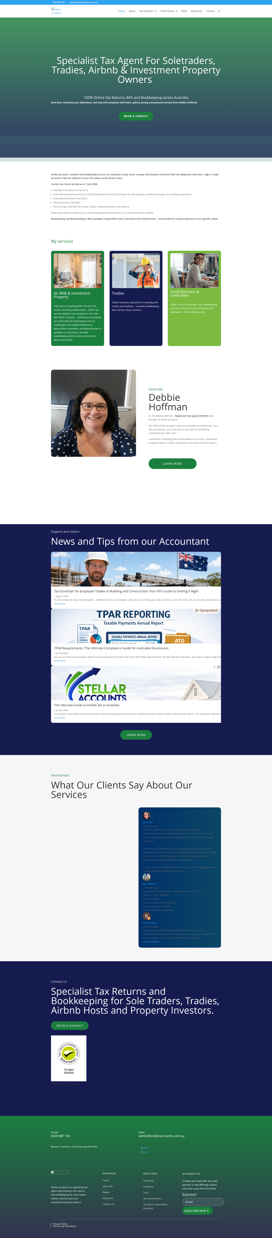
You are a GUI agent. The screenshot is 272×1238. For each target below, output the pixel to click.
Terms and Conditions (64, 1226)
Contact (210, 11)
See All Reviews (151, 941)
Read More (60, 603)
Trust (146, 1192)
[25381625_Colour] (68, 1080)
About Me (108, 1186)
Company (148, 1186)
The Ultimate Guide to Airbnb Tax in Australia (86, 705)
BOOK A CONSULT (136, 116)
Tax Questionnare (152, 1198)
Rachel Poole (149, 922)
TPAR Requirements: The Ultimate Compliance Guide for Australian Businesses (111, 648)
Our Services (146, 11)
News (184, 11)
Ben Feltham (149, 883)
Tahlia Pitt (148, 822)
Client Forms (167, 11)
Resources (196, 11)
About (132, 11)
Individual (148, 1180)
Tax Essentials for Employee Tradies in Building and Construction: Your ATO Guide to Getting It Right (126, 591)
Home (121, 11)
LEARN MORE (172, 463)
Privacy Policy (60, 1223)
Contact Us (108, 1204)
